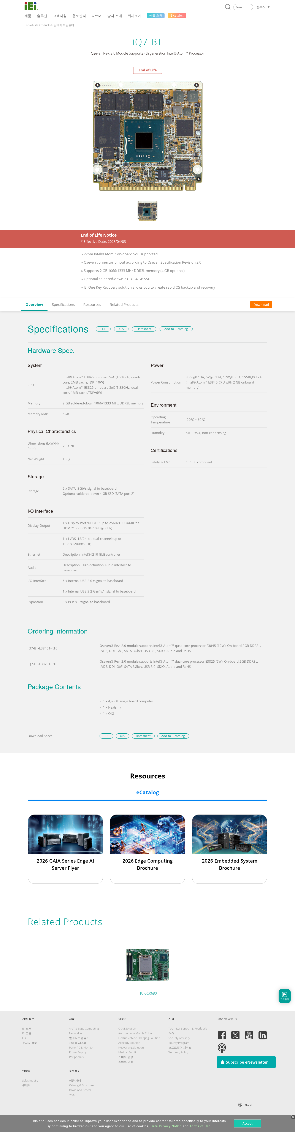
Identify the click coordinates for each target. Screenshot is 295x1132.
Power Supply (77, 1052)
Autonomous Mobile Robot (135, 1033)
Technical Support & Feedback (187, 1028)
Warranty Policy (178, 1052)
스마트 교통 (125, 1062)
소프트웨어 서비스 (180, 1047)
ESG (24, 1038)
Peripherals (76, 1057)
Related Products (124, 304)
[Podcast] (222, 1045)
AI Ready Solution (129, 1043)
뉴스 (72, 1095)
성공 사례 (75, 1080)
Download (261, 304)
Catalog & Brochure (81, 1085)
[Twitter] (235, 1032)
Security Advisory (179, 1038)
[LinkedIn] (262, 1032)
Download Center (80, 1090)
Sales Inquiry (30, 1080)
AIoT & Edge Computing (84, 1028)
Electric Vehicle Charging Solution (139, 1038)
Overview (34, 304)
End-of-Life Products (37, 25)
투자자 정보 (29, 1043)
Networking (76, 1033)
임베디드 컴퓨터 (64, 25)
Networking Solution (131, 1047)
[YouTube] (249, 1032)
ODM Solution (127, 1028)
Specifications (63, 304)
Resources (92, 304)
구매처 (26, 1085)
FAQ (171, 1033)
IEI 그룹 (26, 1033)
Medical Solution (128, 1052)
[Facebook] (222, 1032)
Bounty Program (178, 1043)
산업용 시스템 (78, 1043)
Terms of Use (200, 1126)
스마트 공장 (125, 1057)
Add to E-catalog (176, 329)
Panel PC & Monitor (81, 1047)
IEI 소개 (26, 1028)
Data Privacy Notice (166, 1126)
